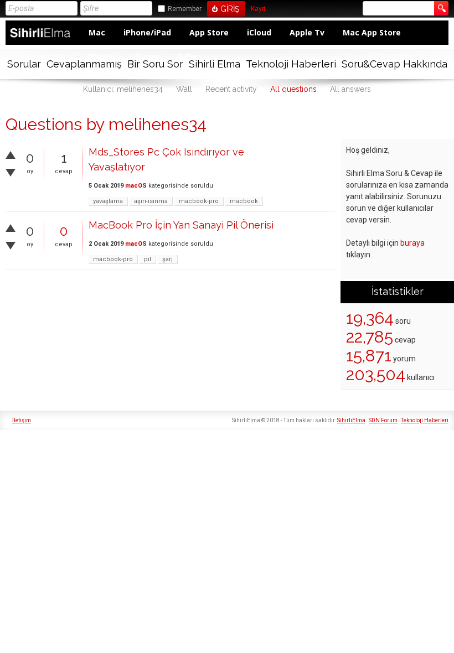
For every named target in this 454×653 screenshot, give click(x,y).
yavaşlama (108, 201)
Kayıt (258, 9)
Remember (185, 9)
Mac (97, 32)
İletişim (21, 420)
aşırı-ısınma (151, 201)
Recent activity (231, 89)
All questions (293, 89)
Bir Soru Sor (155, 64)
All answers (350, 89)
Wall (184, 89)
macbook (244, 201)
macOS (136, 185)
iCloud (259, 32)
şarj (167, 259)
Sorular (24, 64)
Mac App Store (372, 32)
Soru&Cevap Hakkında (394, 64)
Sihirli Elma (214, 64)
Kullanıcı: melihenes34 (123, 89)
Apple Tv (307, 32)
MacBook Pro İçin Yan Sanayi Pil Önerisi (181, 225)
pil (147, 259)
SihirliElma (351, 420)
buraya (412, 243)
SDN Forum (383, 420)
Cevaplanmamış (84, 64)
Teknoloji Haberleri (291, 64)
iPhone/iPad (147, 32)
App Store (209, 32)
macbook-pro (199, 201)
